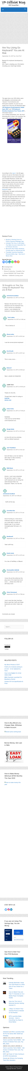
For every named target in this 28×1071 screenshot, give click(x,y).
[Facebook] (3, 262)
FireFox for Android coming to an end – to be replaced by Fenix (13, 668)
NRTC (4, 1054)
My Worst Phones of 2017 (12, 664)
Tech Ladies (11, 317)
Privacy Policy (18, 1067)
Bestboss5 (10, 536)
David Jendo (10, 553)
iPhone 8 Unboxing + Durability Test (14, 271)
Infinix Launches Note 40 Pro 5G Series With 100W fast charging (13, 1033)
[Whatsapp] (12, 262)
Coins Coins (10, 408)
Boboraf (9, 368)
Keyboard (5, 189)
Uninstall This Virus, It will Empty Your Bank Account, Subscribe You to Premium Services (15, 245)
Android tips (7, 269)
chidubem (6, 1032)
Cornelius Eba (11, 510)
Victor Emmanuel (12, 592)
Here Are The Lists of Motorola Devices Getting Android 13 (16, 1003)
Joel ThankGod (11, 447)
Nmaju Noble (10, 429)
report (14, 173)
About (11, 1067)
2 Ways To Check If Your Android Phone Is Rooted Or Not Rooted (16, 1010)
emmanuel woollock (12, 295)
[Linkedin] (9, 262)
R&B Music (10, 468)
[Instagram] (15, 262)
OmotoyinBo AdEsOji (13, 570)
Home (7, 1067)
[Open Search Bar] (25, 9)
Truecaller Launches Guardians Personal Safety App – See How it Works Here (15, 254)
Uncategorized (8, 267)
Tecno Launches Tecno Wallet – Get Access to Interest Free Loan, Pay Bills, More (13, 1041)
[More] (18, 262)
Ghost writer (10, 334)
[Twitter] (6, 262)
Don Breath (10, 351)
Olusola (5, 1058)
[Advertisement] (14, 27)
